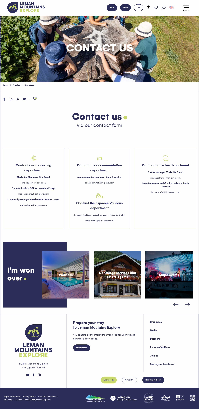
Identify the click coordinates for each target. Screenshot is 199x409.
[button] (163, 7)
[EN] (171, 8)
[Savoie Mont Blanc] (148, 398)
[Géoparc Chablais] (165, 398)
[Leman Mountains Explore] (26, 7)
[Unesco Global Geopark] (180, 398)
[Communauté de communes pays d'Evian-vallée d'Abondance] (95, 398)
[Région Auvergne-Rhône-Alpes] (123, 398)
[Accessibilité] (148, 7)
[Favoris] (155, 7)
